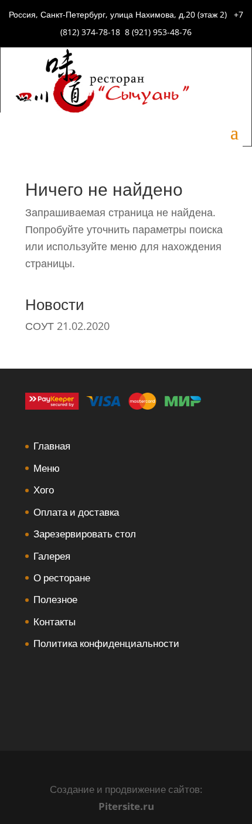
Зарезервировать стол (84, 533)
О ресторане (61, 577)
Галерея (51, 556)
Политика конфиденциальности (106, 643)
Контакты (54, 621)
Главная (51, 445)
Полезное (55, 599)
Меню (46, 468)
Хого (43, 489)
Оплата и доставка (76, 512)
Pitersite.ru (126, 806)
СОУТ (39, 326)
